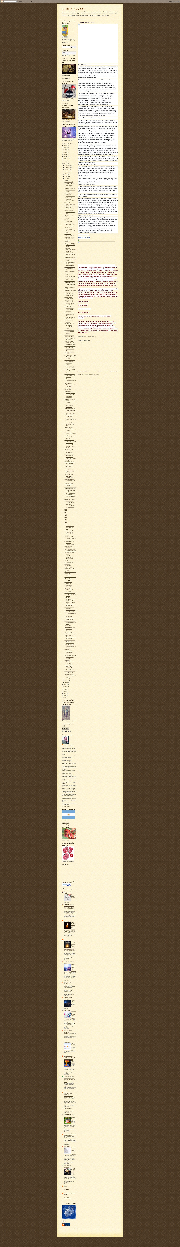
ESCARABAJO (67, 389)
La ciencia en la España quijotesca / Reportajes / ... (70, 380)
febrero (66, 680)
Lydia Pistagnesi (67, 1146)
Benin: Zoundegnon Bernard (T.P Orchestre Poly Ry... (70, 433)
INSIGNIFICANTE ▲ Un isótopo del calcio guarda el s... (70, 657)
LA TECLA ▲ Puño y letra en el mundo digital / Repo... (69, 455)
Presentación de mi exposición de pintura (68, 1110)
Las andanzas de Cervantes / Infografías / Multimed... (70, 385)
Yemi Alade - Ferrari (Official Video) (68, 300)
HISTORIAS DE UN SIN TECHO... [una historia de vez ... (70, 594)
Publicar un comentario (84, 342)
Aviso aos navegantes (68, 1135)
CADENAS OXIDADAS (69, 204)
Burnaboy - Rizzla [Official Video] (68, 297)
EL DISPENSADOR (73, 9)
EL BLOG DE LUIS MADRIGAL (68, 983)
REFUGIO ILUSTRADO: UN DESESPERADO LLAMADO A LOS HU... (69, 348)
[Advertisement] (92, 357)
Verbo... (65, 1186)
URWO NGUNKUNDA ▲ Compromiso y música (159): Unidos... (70, 637)
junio (66, 176)
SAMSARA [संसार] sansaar (70, 487)
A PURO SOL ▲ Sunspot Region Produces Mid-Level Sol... (70, 371)
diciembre (67, 165)
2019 (64, 158)
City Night (73, 1000)
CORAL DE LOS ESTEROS (68, 1093)
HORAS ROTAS (67, 921)
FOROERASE (67, 1010)
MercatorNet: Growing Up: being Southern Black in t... (69, 238)
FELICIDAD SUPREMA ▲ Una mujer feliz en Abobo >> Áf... (69, 604)
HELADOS (66, 560)
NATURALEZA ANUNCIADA (68, 566)
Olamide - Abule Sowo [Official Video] (69, 294)
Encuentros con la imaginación (68, 1031)
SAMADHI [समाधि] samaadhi (68, 484)
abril (66, 180)
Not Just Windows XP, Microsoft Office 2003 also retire (69, 1097)
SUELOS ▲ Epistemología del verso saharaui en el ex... (69, 527)
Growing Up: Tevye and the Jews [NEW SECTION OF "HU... (69, 501)
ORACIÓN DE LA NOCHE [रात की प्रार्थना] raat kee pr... (70, 250)
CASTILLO (67, 202)
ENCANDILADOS (68, 562)
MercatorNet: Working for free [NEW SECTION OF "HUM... (70, 446)
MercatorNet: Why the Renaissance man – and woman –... (70, 217)
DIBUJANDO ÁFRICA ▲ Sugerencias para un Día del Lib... (70, 338)
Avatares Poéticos (68, 1108)
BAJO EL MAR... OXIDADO (68, 582)
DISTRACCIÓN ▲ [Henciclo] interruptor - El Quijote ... (69, 661)
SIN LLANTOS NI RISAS (73, 1062)
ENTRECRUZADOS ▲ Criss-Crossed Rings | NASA (69, 268)
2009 (64, 695)
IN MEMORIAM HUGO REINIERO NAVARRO (70, 550)
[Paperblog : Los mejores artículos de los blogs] (66, 886)
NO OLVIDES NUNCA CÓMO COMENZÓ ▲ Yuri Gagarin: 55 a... (70, 646)
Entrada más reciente (83, 371)
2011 (64, 691)
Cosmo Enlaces (67, 1198)
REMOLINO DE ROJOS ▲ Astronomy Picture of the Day (69, 273)
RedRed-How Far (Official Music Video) (70, 304)
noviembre (67, 167)
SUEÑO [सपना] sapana (69, 335)
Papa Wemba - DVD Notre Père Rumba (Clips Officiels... (70, 314)
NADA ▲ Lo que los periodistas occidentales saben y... (69, 608)
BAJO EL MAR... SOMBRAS (68, 574)
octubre (66, 169)
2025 (64, 147)
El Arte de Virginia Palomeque (68, 998)
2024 (64, 149)
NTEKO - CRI (67, 625)
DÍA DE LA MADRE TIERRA (69, 352)
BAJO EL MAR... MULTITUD (68, 579)
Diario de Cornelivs (68, 940)
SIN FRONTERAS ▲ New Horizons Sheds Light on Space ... (70, 357)
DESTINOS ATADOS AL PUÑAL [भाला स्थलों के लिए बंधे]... (70, 245)
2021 (64, 154)
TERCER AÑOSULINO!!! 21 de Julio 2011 (73, 1171)
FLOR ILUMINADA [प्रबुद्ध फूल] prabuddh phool (69, 254)
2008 (64, 697)
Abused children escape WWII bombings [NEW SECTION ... (69, 557)
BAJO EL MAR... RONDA (70, 577)
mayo (66, 178)
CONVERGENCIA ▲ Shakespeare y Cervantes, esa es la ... (69, 543)
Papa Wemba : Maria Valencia (69, 321)
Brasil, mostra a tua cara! (70, 1134)
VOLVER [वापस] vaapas (69, 281)
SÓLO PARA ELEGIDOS (70, 572)
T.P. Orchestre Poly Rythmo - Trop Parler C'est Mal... (69, 429)
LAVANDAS (67, 564)
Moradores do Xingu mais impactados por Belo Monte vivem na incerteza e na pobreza (69, 1080)
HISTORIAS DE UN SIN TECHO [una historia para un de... (69, 401)
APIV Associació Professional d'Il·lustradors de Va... (69, 194)
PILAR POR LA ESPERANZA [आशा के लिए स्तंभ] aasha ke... (69, 599)
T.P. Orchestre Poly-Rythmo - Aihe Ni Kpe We (70, 419)
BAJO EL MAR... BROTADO (68, 585)
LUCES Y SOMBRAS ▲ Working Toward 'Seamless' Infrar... (69, 264)
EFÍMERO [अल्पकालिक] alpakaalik (69, 332)
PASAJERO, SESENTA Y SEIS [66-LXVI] (69, 671)
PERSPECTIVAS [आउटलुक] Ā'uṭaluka (69, 546)
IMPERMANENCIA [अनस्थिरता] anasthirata (69, 392)
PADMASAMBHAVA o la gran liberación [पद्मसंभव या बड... (70, 396)
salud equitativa (69, 745)
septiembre (67, 171)
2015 (64, 684)
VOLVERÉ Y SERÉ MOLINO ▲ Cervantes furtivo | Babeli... (70, 538)
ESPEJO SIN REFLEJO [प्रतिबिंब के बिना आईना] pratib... (69, 480)
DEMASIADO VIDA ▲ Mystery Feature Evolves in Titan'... (69, 278)
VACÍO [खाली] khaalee (69, 330)
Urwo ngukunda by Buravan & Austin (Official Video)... (69, 618)
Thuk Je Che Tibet (84, 237)
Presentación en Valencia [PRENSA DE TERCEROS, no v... (69, 641)
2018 (64, 160)
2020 (64, 156)
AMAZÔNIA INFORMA (69, 1076)
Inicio (99, 371)
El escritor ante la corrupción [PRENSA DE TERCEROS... (69, 505)
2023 (64, 151)
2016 (64, 163)
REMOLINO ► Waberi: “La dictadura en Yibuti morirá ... (69, 415)
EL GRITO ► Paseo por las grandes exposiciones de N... (69, 207)
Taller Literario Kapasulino (67, 1166)
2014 (64, 686)
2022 (64, 152)
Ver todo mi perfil (66, 806)
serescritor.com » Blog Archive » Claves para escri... (69, 212)
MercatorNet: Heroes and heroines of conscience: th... (69, 451)
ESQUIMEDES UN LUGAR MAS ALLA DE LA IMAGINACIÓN (69, 1057)
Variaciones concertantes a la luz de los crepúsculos (73, 1151)
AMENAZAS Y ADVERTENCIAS (69, 234)
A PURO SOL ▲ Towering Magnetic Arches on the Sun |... (69, 366)
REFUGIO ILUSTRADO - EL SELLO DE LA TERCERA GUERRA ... (70, 496)
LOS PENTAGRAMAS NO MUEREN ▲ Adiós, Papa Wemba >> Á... (69, 326)
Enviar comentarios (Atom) (92, 374)
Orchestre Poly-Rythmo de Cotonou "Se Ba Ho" (69, 424)
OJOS (65, 509)
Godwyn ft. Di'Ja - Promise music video (69, 632)
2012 (64, 690)
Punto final (66, 1033)
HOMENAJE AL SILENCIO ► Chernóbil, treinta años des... (70, 230)
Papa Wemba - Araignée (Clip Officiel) (69, 318)
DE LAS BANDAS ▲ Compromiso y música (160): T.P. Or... (70, 441)
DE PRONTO (67, 241)
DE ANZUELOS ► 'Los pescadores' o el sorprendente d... (69, 463)
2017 (64, 162)
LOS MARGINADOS (69, 904)
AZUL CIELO (67, 388)
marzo (66, 679)
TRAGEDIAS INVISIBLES (68, 220)
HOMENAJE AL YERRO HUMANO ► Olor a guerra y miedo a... (69, 224)
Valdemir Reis (67, 1042)
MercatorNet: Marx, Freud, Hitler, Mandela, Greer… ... (69, 476)
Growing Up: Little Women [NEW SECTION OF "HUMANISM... (68, 667)
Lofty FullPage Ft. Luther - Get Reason (70, 291)
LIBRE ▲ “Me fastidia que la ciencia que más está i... (70, 613)
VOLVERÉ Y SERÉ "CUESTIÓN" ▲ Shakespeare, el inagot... (68, 533)
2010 (64, 693)
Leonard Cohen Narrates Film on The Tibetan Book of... (69, 471)
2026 (64, 145)
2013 (64, 688)
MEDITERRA (67, 1189)
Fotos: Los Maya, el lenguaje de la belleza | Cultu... (70, 675)
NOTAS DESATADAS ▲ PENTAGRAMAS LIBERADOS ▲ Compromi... (69, 309)
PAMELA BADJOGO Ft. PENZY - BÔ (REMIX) (69, 629)
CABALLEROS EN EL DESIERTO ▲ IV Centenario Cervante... (70, 343)
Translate (73, 55)
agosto (66, 173)
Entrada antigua (114, 371)
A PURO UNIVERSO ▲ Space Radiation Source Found (69, 361)
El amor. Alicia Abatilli (72, 896)
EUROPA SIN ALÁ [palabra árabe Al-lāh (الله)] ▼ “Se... (69, 183)
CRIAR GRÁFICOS (73, 1045)
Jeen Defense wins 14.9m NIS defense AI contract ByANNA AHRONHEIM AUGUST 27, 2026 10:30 (69, 907)
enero (66, 682)
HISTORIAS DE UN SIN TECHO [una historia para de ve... (69, 490)
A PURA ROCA (67, 186)
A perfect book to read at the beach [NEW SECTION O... (69, 405)
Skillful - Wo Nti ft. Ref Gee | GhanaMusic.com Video (70, 622)
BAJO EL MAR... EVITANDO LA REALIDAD (68, 590)
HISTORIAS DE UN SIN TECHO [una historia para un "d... (69, 190)
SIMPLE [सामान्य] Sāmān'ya (68, 467)
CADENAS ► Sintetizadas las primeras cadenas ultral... (68, 651)
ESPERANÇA (73, 1118)
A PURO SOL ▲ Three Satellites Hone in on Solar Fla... (69, 375)
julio (66, 174)
